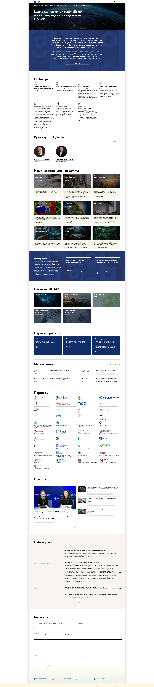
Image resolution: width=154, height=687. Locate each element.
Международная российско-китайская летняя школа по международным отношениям (76, 262)
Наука (35, 522)
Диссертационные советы (84, 652)
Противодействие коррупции (40, 662)
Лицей (58, 646)
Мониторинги (82, 650)
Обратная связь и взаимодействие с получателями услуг (67, 669)
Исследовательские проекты (84, 648)
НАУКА (80, 644)
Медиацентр (103, 654)
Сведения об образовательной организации (43, 668)
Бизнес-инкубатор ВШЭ (61, 664)
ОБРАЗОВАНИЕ (60, 644)
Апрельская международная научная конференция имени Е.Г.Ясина (107, 272)
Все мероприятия (114, 364)
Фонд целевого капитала (39, 660)
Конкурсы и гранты (83, 658)
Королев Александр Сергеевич (65, 159)
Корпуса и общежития (38, 654)
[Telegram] (36, 628)
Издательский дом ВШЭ (106, 648)
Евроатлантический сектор (99, 295)
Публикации (90, 494)
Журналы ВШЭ (104, 656)
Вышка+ (58, 654)
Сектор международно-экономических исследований (41, 312)
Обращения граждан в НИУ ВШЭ (40, 658)
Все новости (77, 527)
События (39, 522)
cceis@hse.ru (81, 623)
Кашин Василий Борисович (41, 159)
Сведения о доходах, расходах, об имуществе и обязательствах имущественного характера (43, 665)
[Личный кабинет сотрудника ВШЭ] (117, 1)
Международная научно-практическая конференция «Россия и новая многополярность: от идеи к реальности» (107, 372)
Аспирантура (59, 658)
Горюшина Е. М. (37, 551)
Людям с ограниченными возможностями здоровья (44, 670)
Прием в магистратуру (61, 656)
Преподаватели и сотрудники (40, 652)
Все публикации (77, 602)
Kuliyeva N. (36, 588)
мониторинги (99, 515)
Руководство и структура (39, 648)
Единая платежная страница (39, 672)
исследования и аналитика (48, 522)
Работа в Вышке (37, 674)
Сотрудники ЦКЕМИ (111, 142)
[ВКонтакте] (34, 628)
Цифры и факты (37, 646)
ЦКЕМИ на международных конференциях (75, 272)
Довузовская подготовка (62, 648)
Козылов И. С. (50, 563)
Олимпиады (59, 650)
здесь (97, 684)
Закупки (35, 656)
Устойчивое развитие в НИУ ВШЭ (41, 650)
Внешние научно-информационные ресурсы (87, 660)
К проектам (39, 346)
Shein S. (35, 595)
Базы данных (97, 228)
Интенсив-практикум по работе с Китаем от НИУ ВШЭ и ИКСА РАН (106, 261)
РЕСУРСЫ (103, 644)
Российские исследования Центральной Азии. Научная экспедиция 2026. (59, 379)
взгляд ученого (110, 494)
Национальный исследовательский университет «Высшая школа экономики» (51, 5)
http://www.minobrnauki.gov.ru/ (40, 678)
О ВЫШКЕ (36, 644)
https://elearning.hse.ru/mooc (100, 678)
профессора (98, 505)
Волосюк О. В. (43, 563)
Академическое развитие (84, 656)
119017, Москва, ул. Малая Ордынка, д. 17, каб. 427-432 (50, 623)
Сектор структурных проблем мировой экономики (70, 312)
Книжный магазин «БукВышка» (107, 650)
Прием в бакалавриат (61, 652)
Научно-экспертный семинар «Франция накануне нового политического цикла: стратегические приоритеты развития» (106, 379)
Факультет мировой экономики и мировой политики (83, 5)
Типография (103, 652)
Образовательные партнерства (63, 666)
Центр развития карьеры (61, 662)
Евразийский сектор (40, 294)
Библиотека (103, 646)
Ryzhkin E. (39, 595)
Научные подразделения (84, 646)
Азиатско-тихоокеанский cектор (71, 295)
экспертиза (111, 505)
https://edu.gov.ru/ (68, 678)
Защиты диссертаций (83, 654)
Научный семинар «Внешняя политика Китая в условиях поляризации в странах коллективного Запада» (60, 372)
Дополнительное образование (63, 660)
